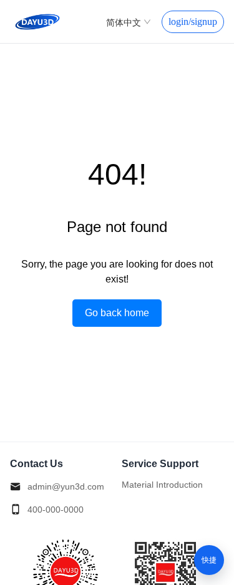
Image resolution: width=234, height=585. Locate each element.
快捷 (209, 560)
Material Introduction (162, 485)
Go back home (117, 312)
